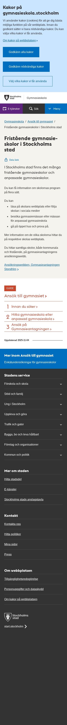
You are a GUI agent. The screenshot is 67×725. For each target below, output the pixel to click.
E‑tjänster (14, 108)
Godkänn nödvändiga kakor (26, 66)
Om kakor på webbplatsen (19, 40)
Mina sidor (11, 544)
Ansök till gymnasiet (24, 295)
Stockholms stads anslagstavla (23, 499)
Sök (36, 108)
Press (8, 554)
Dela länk (14, 160)
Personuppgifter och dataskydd (24, 589)
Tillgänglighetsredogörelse (21, 578)
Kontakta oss (12, 524)
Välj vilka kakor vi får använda (28, 81)
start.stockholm (13, 626)
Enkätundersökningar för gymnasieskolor (30, 362)
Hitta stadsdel (13, 479)
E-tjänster (10, 489)
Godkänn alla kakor (21, 52)
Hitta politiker (12, 534)
